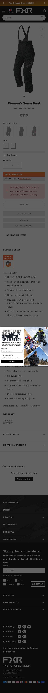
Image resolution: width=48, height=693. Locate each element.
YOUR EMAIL (4, 349)
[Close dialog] (46, 328)
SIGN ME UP (12, 361)
